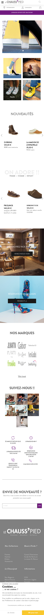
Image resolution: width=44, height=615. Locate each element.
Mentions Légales (30, 579)
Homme (7, 557)
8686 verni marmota (11, 147)
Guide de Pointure (31, 557)
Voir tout (22, 376)
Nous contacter (10, 582)
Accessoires (9, 561)
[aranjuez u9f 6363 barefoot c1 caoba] (13, 193)
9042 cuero (30, 150)
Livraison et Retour (31, 559)
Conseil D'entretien (31, 554)
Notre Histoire (10, 579)
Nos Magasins (9, 577)
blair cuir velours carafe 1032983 (34, 211)
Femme (7, 554)
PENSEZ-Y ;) (22, 301)
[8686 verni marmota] (13, 130)
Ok (39, 506)
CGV (26, 577)
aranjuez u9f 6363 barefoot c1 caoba (10, 211)
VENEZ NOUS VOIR (22, 254)
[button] (21, 50)
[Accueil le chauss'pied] (14, 1)
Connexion (28, 7)
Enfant (7, 559)
